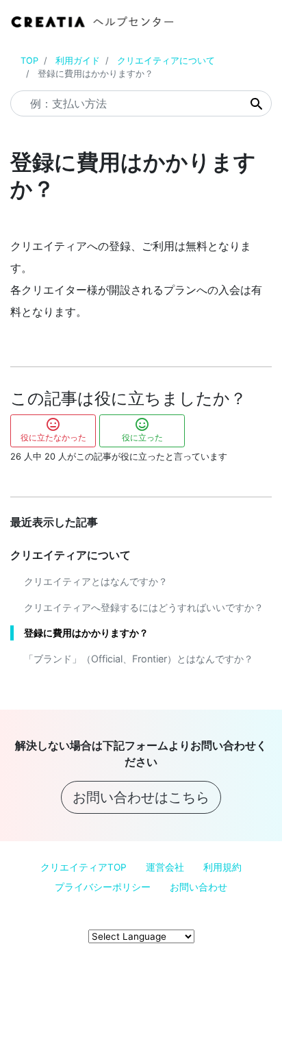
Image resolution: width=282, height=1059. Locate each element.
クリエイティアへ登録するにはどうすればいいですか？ (144, 607)
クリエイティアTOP (83, 867)
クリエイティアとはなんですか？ (96, 581)
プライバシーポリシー (103, 887)
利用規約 (222, 867)
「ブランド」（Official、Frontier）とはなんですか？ (138, 658)
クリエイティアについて (166, 60)
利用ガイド (77, 60)
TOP (29, 60)
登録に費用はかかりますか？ (86, 632)
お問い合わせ (198, 887)
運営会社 (165, 867)
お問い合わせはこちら (141, 797)
